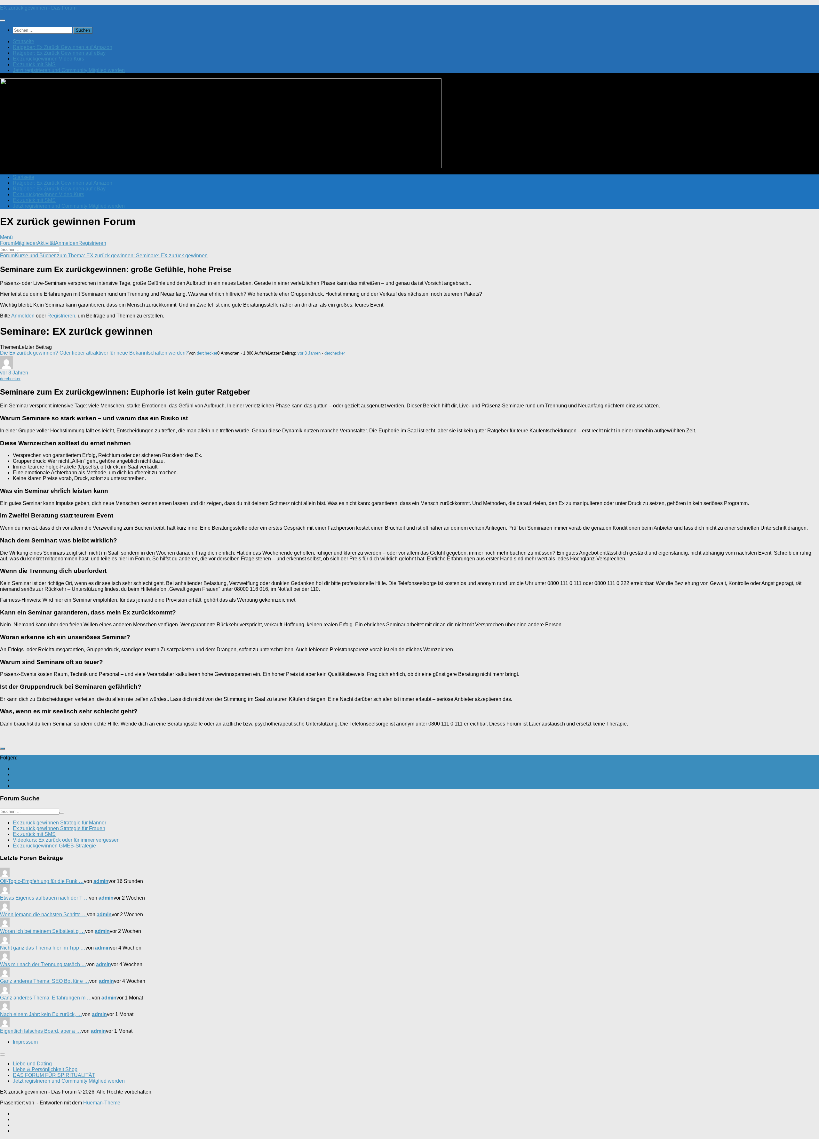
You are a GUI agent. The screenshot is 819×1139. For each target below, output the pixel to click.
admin (100, 881)
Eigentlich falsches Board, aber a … (40, 1031)
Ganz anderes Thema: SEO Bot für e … (44, 981)
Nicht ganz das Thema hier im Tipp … (42, 948)
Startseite (23, 41)
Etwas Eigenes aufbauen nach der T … (44, 898)
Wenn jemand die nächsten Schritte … (43, 914)
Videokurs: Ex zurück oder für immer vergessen (66, 840)
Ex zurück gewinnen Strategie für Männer (59, 822)
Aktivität (46, 243)
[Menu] (2, 20)
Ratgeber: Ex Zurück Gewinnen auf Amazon (62, 47)
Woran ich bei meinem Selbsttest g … (42, 931)
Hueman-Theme (101, 1102)
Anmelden (66, 243)
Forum (7, 243)
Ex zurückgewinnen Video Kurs (48, 58)
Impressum (25, 1042)
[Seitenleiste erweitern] (2, 749)
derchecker (207, 353)
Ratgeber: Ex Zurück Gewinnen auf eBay (59, 53)
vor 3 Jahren (309, 353)
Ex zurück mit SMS (34, 64)
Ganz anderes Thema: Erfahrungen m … (46, 997)
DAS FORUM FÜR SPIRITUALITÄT (54, 1075)
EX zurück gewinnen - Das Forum (38, 8)
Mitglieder (26, 243)
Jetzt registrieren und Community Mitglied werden (69, 70)
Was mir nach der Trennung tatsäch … (43, 964)
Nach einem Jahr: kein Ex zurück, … (41, 1014)
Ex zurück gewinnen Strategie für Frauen (59, 828)
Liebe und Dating (32, 1063)
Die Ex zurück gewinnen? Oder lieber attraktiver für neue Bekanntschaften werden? (94, 353)
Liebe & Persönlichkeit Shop (45, 1069)
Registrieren (92, 243)
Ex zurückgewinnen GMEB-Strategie (54, 845)
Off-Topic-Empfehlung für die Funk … (42, 881)
